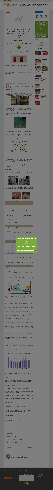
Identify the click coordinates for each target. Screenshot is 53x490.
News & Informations (22, 247)
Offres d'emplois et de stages (23, 248)
